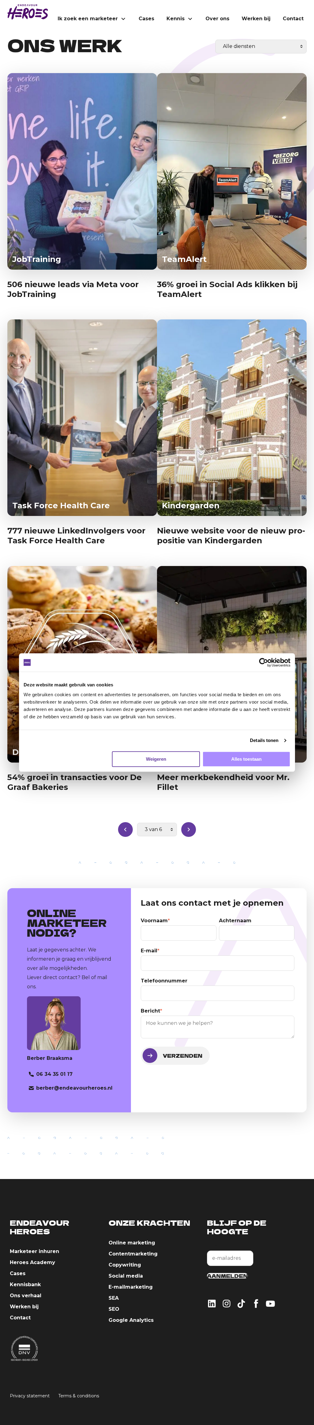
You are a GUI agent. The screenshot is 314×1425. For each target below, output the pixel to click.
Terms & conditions (78, 1396)
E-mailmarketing (131, 1287)
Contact (293, 18)
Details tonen (264, 740)
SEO (114, 1309)
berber (73, 1088)
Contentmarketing (133, 1254)
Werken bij (256, 18)
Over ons (217, 18)
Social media (126, 1276)
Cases (146, 18)
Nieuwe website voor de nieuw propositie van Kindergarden (231, 535)
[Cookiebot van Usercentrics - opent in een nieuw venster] (263, 662)
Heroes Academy (32, 1262)
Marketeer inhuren (34, 1251)
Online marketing (132, 1243)
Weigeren (156, 759)
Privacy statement (30, 1396)
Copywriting (125, 1265)
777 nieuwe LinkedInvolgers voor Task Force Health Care (76, 535)
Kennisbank (25, 1284)
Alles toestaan (246, 759)
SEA (114, 1298)
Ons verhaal (25, 1295)
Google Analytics (131, 1320)
